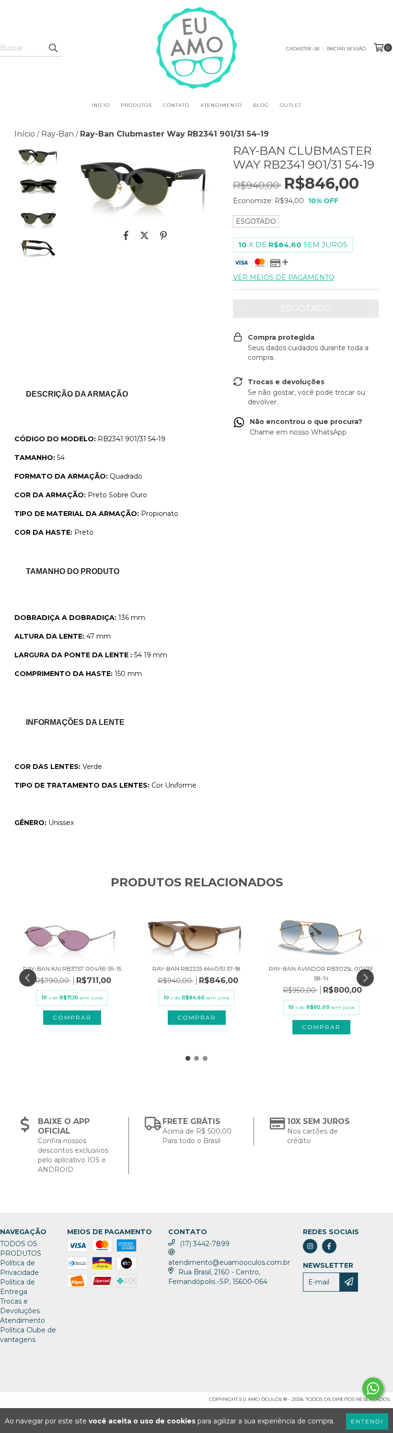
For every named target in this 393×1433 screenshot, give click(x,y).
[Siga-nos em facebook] (329, 1246)
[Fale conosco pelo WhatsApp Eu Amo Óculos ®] (372, 1388)
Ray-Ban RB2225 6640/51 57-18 (196, 968)
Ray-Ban (57, 133)
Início (101, 105)
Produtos (136, 105)
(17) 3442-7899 (205, 1243)
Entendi (367, 1421)
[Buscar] (52, 48)
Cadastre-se (303, 49)
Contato (176, 105)
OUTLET (290, 105)
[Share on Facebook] (126, 236)
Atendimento (221, 105)
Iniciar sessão (346, 49)
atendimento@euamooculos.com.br (229, 1262)
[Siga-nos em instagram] (310, 1246)
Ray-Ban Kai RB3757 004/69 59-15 (72, 968)
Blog (261, 105)
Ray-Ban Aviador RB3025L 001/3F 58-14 (321, 973)
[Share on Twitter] (144, 236)
